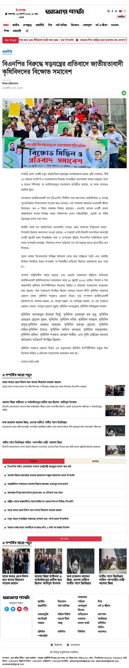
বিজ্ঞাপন (58, 645)
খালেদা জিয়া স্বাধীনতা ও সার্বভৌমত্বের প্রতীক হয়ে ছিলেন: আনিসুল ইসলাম (48, 579)
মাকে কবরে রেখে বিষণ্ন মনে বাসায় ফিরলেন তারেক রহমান (15, 579)
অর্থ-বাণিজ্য (61, 25)
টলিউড (81, 631)
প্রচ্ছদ (6, 25)
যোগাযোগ (75, 645)
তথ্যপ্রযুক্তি (43, 614)
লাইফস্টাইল (64, 614)
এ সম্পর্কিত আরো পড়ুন (17, 375)
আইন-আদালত (102, 629)
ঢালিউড (102, 623)
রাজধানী (17, 31)
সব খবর (64, 538)
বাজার (41, 623)
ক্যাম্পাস (102, 614)
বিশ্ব (50, 25)
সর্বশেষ (33, 461)
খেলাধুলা (87, 25)
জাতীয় (16, 25)
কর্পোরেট (42, 619)
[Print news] (123, 93)
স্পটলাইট (43, 636)
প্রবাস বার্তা (83, 623)
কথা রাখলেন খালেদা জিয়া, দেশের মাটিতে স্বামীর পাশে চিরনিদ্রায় (79, 579)
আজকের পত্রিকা (82, 599)
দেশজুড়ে (27, 25)
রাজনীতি (40, 25)
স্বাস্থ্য (60, 623)
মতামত (115, 25)
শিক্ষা (6, 31)
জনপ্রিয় (95, 461)
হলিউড (41, 631)
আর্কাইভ (121, 16)
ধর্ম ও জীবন (101, 25)
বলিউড (61, 631)
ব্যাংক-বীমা (63, 619)
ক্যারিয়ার (102, 619)
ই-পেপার (20, 10)
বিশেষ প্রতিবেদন (83, 612)
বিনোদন (75, 25)
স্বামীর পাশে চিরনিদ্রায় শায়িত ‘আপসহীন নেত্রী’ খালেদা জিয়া (112, 579)
